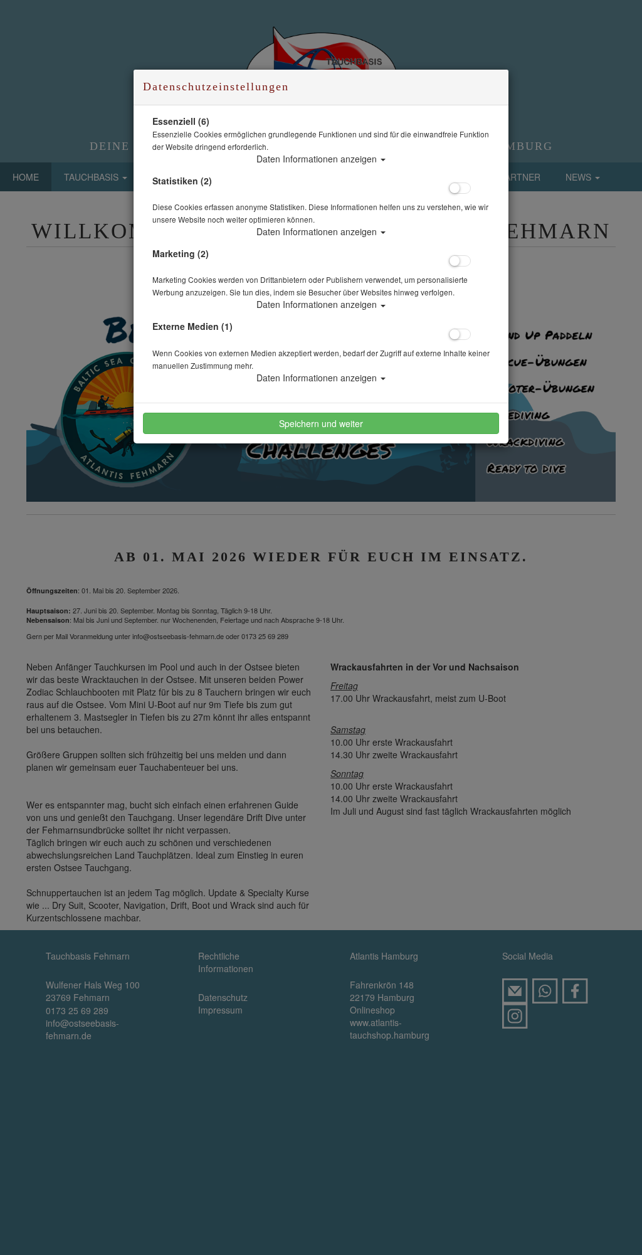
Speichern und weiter (321, 423)
